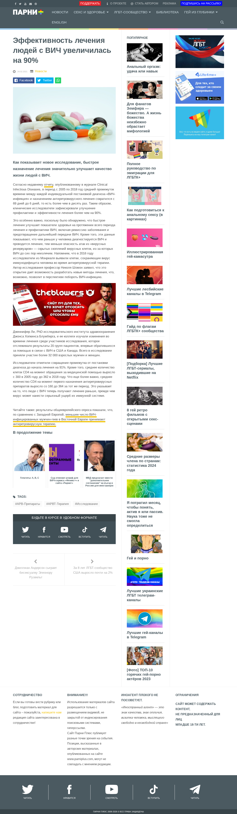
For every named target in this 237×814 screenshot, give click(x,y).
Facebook (26, 80)
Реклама (169, 3)
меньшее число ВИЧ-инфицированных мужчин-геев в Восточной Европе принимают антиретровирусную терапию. (59, 419)
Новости (60, 12)
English (59, 22)
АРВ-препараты (28, 504)
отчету (48, 184)
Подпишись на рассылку (201, 3)
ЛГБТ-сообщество (130, 12)
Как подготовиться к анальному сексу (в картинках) (145, 214)
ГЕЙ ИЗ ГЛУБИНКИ (199, 12)
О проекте (118, 3)
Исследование (87, 504)
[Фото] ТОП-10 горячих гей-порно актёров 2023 (144, 674)
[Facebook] (16, 3)
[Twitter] (20, 3)
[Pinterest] (36, 3)
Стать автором (146, 3)
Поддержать (90, 3)
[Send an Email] (31, 3)
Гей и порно (137, 558)
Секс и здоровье (89, 12)
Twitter (47, 80)
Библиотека (167, 12)
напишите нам (51, 712)
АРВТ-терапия (58, 504)
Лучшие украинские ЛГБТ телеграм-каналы (145, 595)
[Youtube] (25, 3)
